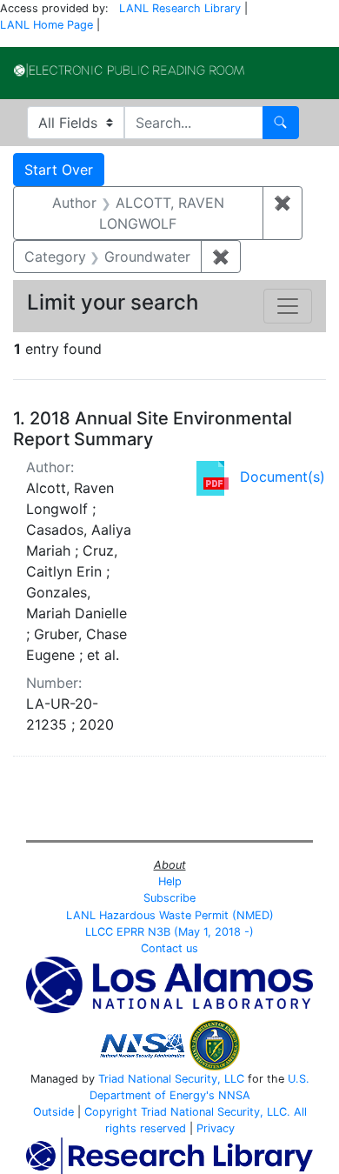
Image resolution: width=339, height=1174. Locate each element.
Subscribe (169, 897)
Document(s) (282, 476)
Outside (53, 1111)
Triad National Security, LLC (171, 1078)
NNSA (234, 1095)
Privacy (215, 1128)
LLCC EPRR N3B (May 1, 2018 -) (169, 931)
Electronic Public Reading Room (129, 70)
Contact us (169, 948)
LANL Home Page (46, 24)
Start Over (58, 169)
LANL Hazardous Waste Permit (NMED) (170, 915)
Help (170, 881)
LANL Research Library (180, 8)
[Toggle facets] (287, 306)
